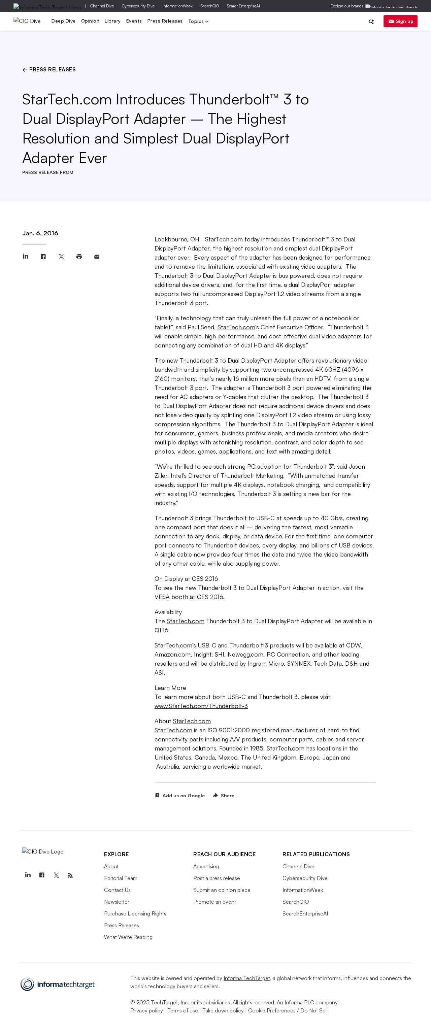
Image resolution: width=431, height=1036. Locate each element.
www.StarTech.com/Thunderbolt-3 (201, 705)
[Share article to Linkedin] (25, 257)
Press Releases (165, 21)
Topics (197, 22)
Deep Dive (64, 21)
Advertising (206, 866)
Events (134, 21)
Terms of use (182, 1010)
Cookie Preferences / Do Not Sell (288, 1010)
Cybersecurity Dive (138, 5)
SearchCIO (210, 5)
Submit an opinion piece (222, 890)
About (111, 866)
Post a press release (216, 878)
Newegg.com (245, 654)
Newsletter (116, 901)
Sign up (404, 21)
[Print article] (79, 257)
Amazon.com (173, 654)
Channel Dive (102, 5)
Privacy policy (146, 1010)
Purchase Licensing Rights (135, 913)
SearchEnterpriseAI (243, 5)
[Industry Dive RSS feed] (70, 875)
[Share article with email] (97, 257)
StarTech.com (224, 239)
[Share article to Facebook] (43, 257)
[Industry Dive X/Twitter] (56, 875)
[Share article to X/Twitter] (61, 257)
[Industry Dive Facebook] (42, 875)
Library (113, 21)
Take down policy (223, 1010)
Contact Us (117, 890)
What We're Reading (128, 937)
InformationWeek (178, 5)
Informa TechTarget (247, 978)
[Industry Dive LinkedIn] (28, 875)
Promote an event (214, 901)
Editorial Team (120, 878)
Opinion (90, 21)
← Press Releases (49, 69)
